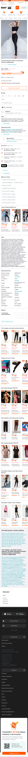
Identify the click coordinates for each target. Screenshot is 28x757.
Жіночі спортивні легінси (17, 533)
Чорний (17, 129)
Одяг (4, 595)
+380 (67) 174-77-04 (6, 657)
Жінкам (4, 598)
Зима (13, 129)
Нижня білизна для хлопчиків (13, 539)
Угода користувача (6, 708)
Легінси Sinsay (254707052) (15, 564)
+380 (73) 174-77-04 (6, 659)
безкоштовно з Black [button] (9, 150)
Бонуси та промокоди (7, 691)
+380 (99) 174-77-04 (6, 661)
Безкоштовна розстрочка (7, 688)
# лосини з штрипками (7, 182)
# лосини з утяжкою (6, 185)
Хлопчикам (5, 603)
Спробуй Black (14, 625)
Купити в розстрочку (14, 88)
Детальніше (7, 123)
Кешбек (3, 682)
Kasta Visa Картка (6, 685)
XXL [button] (19, 95)
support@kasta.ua (6, 663)
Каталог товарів (14, 630)
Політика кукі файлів (6, 714)
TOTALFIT (8, 129)
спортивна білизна (12, 537)
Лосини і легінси (6, 533)
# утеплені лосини (18, 182)
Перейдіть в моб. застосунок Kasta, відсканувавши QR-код (16, 745)
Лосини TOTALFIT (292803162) (9, 574)
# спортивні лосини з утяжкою (9, 188)
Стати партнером (3, 3)
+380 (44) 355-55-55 (6, 655)
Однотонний (9, 132)
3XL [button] (23, 95)
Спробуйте (10, 6)
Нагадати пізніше (14, 753)
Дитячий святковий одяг (15, 540)
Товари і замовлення (7, 676)
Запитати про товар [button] (12, 141)
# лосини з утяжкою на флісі (8, 199)
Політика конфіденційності (8, 711)
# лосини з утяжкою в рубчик (8, 196)
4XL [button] (3, 99)
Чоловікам (5, 599)
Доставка (4, 699)
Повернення (5, 702)
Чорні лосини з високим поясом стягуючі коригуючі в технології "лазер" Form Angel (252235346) (12, 563)
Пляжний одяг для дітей (15, 541)
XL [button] (15, 95)
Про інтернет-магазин (7, 643)
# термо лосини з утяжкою (8, 191)
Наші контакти (5, 640)
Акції (3, 694)
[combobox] (24, 7)
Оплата (3, 697)
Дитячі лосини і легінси (13, 536)
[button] (7, 321)
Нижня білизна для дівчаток (9, 534)
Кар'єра (3, 646)
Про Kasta (4, 673)
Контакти (4, 705)
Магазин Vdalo (10, 138)
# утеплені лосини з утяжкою (8, 179)
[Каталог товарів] (17, 7)
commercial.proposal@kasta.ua (9, 665)
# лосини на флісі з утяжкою (8, 194)
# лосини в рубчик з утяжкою (8, 202)
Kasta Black (4, 679)
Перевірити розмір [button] (7, 102)
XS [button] (2, 95)
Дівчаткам (5, 601)
